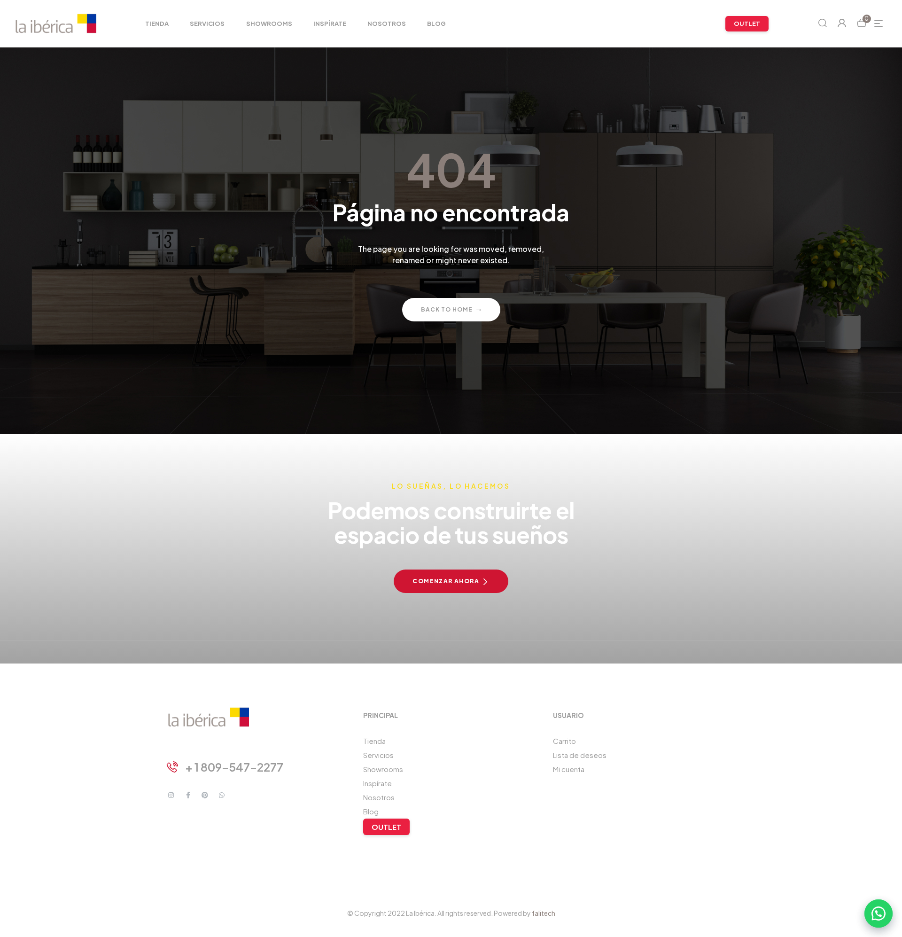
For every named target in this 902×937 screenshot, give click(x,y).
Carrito (564, 740)
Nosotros (379, 797)
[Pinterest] (204, 795)
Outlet (386, 826)
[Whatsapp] (221, 795)
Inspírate (377, 783)
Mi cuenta (568, 769)
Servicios (378, 754)
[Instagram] (171, 795)
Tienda (374, 740)
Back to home (447, 309)
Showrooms (383, 769)
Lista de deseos (580, 754)
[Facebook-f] (187, 795)
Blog (371, 811)
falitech (543, 913)
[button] (878, 913)
